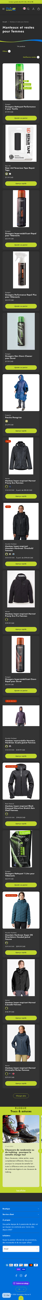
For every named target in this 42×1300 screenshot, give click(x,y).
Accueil (5, 22)
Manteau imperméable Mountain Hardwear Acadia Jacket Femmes (20, 741)
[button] (3, 8)
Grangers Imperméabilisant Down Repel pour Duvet (20, 680)
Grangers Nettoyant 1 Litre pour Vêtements (20, 874)
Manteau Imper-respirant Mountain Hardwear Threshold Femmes (19, 548)
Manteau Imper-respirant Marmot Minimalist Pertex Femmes (20, 1069)
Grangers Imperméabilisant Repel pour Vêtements (20, 234)
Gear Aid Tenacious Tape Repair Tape (20, 169)
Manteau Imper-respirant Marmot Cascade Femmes (20, 1003)
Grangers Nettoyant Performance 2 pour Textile (20, 107)
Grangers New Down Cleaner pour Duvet (18, 357)
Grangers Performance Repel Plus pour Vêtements (21, 295)
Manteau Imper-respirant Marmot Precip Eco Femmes (20, 481)
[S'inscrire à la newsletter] (37, 1249)
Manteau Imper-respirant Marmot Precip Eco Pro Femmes (20, 614)
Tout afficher (21, 1190)
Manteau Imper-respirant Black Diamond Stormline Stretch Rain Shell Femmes (20, 808)
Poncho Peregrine (13, 417)
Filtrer (5, 51)
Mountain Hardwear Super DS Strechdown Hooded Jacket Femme (19, 937)
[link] (33, 8)
